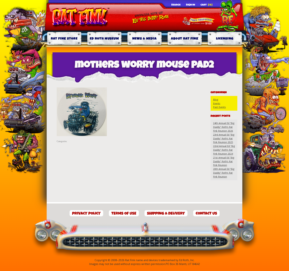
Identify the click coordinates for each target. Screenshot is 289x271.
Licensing (225, 38)
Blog (215, 99)
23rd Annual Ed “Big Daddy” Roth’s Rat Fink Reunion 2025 (223, 138)
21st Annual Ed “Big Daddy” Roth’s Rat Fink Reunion (223, 161)
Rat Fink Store (64, 38)
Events (216, 103)
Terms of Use (123, 213)
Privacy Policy (86, 213)
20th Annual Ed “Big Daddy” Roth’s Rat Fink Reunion (223, 172)
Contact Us (206, 213)
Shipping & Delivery (166, 213)
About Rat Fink (184, 38)
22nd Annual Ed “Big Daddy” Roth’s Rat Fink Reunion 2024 (224, 149)
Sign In (190, 5)
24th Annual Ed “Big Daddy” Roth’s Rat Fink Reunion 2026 (223, 127)
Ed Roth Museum (104, 38)
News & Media (144, 38)
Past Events (219, 107)
